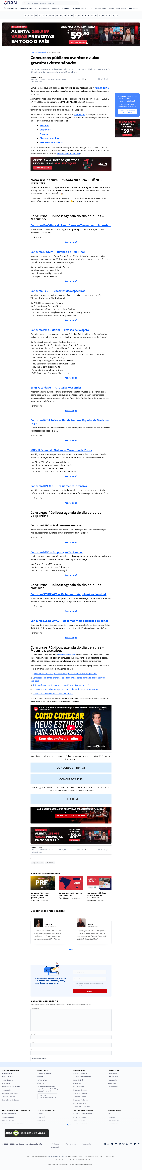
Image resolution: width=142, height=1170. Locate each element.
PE (79, 15)
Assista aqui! (71, 242)
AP (36, 15)
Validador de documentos (11, 1087)
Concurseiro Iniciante (97, 8)
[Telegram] (138, 1144)
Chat (41, 1077)
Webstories (133, 8)
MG (61, 15)
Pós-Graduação (78, 1087)
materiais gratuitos (66, 654)
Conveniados (6, 1090)
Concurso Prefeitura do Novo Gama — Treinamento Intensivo (71, 225)
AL (29, 15)
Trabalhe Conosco (8, 1097)
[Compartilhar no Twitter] (101, 79)
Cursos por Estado (79, 1097)
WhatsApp (43, 1080)
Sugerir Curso (113, 1087)
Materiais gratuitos (117, 8)
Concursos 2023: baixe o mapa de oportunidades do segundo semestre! (65, 689)
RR (99, 15)
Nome (33, 1034)
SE (109, 15)
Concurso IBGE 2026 (28, 8)
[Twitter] (135, 1144)
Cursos (55, 8)
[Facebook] (131, 1144)
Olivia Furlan (35, 900)
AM (32, 15)
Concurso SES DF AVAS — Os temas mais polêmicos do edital (69, 621)
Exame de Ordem (79, 1080)
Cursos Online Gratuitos (81, 1106)
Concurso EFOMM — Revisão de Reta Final (58, 252)
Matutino (44, 125)
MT (68, 15)
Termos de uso (71, 1144)
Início (32, 52)
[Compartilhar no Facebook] (98, 79)
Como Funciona (7, 1077)
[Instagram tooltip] (123, 1144)
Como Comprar (7, 1080)
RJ (89, 15)
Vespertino (45, 129)
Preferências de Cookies (11, 1100)
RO (96, 15)
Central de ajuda (45, 1073)
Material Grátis (113, 1077)
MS (65, 15)
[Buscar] (24, 4)
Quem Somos (7, 1073)
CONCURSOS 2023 (71, 779)
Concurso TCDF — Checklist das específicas (58, 291)
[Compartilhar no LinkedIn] (104, 79)
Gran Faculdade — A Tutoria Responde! (56, 387)
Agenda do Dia (102, 87)
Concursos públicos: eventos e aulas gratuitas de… (96, 895)
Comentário (35, 1008)
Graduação (77, 1083)
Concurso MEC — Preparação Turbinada (57, 552)
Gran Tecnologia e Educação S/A (57, 1156)
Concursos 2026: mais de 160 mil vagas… (70, 894)
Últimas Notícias (10, 8)
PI (82, 15)
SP (113, 15)
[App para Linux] (108, 1144)
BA (39, 15)
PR (85, 15)
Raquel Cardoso (64, 898)
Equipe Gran (37, 77)
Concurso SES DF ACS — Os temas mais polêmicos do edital (68, 594)
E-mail (33, 1042)
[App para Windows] (105, 1144)
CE (43, 15)
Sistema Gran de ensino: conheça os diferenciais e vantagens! (61, 685)
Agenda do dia (41, 52)
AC (25, 15)
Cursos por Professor (80, 1100)
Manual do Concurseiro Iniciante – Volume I (53, 693)
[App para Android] (116, 1144)
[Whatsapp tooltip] (127, 1144)
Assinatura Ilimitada (80, 1073)
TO (116, 15)
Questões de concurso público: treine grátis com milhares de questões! (65, 673)
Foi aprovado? (47, 1096)
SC (106, 15)
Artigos (65, 8)
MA (57, 15)
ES (50, 15)
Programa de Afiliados (10, 1093)
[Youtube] (120, 1144)
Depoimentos (112, 1073)
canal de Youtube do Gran (68, 153)
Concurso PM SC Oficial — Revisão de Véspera (60, 330)
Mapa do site (86, 1144)
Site (32, 1050)
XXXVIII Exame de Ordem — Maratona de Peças (61, 450)
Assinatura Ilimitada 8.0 (51, 142)
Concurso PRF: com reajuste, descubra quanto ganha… (40, 895)
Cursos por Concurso (80, 1090)
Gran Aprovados (79, 8)
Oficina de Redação (79, 1103)
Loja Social (6, 1083)
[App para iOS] (112, 1144)
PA (72, 15)
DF (46, 15)
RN (92, 15)
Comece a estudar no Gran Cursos (71, 816)
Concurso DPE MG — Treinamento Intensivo (59, 486)
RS (103, 15)
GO (53, 15)
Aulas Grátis (112, 1083)
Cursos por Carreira (80, 1093)
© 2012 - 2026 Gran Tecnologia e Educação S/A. (22, 1144)
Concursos (43, 8)
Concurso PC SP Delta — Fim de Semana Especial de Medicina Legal (70, 421)
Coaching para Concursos (82, 1077)
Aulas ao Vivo (112, 1080)
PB (75, 15)
